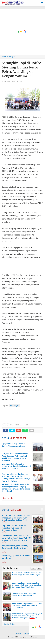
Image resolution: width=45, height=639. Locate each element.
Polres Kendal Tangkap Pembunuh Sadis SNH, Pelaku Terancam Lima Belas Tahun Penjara (27, 606)
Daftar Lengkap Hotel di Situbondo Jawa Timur (16, 556)
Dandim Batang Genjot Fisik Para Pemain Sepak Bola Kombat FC (24, 594)
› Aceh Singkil (10, 57)
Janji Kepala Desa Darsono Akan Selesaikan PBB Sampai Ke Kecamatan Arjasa (15, 527)
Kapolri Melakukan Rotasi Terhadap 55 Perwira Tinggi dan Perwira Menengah (26, 574)
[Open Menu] (42, 2)
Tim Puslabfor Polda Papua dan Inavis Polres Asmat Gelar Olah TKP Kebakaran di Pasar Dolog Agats (16, 537)
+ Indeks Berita (8, 624)
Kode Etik (26, 633)
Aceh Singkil (14, 406)
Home (4, 57)
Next (39, 568)
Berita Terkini (10, 568)
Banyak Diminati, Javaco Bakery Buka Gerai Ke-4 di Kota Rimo (15, 546)
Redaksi (18, 633)
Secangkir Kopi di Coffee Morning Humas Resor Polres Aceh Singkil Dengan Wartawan (21, 69)
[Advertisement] (22, 32)
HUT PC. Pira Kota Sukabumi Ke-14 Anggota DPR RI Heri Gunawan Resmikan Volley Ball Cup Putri (16, 517)
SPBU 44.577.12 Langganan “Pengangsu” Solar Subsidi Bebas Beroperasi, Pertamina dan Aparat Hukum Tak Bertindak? (27, 617)
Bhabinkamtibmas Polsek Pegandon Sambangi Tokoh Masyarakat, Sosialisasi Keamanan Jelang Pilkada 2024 (27, 585)
